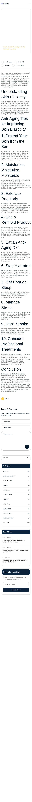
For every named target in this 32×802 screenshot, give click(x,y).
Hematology (16, 494)
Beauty (16, 471)
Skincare (7, 65)
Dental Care (16, 480)
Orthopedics (16, 513)
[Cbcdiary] (5, 4)
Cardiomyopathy (16, 476)
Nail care (16, 504)
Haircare (16, 490)
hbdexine (9, 62)
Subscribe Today (16, 590)
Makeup (16, 499)
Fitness (16, 485)
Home (4, 44)
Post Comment (27, 447)
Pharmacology (16, 518)
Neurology (16, 508)
